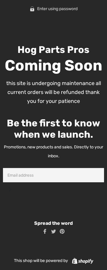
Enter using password (57, 8)
